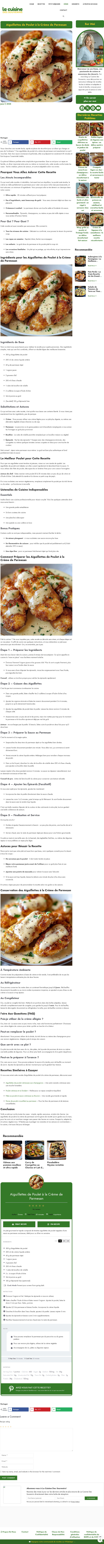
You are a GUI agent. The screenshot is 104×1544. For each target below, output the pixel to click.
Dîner (66, 4)
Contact (63, 10)
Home (32, 4)
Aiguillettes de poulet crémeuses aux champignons (24, 1083)
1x (60, 1241)
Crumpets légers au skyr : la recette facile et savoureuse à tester (96, 172)
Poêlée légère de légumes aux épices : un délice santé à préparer (96, 142)
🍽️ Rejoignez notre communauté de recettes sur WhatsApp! (52, 1541)
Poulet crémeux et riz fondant (16, 1090)
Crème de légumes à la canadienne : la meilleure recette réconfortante (96, 234)
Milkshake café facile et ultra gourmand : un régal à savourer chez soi (82, 204)
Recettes (41, 4)
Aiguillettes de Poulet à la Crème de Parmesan (36, 25)
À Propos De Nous (90, 4)
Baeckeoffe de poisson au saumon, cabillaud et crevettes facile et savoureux (96, 204)
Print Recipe (21, 1224)
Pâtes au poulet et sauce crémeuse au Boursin (23, 1096)
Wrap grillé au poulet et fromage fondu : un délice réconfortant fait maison (82, 234)
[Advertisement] (36, 121)
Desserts (75, 4)
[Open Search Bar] (63, 16)
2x (64, 1241)
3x (68, 1241)
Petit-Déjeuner (54, 4)
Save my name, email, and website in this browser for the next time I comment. (31, 1471)
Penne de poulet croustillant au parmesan (21, 1101)
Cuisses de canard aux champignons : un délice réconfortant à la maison (83, 174)
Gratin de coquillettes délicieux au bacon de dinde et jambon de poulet (82, 143)
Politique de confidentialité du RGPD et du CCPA (91, 1534)
